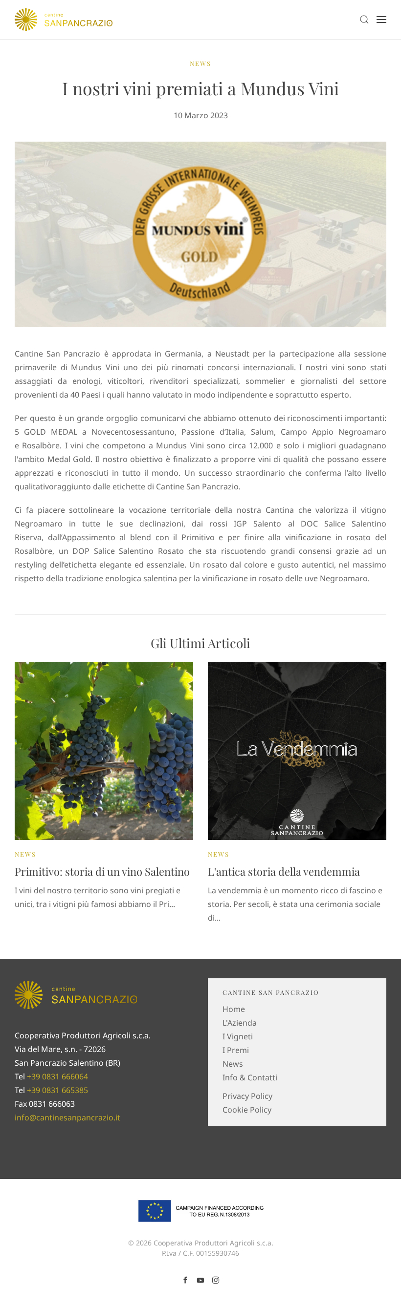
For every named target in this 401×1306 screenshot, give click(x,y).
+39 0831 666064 (57, 1076)
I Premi (236, 1050)
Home (234, 1009)
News (200, 63)
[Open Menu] (381, 19)
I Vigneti (238, 1036)
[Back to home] (63, 19)
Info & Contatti (250, 1077)
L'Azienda (240, 1022)
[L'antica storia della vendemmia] (297, 750)
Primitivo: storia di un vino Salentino (102, 871)
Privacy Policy (247, 1096)
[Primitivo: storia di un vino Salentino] (104, 750)
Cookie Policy (247, 1109)
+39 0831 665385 (57, 1090)
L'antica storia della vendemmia (284, 871)
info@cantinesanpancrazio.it (67, 1117)
